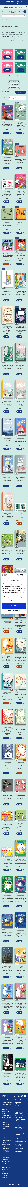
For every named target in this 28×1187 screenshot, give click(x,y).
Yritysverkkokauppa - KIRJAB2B (20, 1133)
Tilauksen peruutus (6, 1115)
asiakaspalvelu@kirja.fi (20, 1141)
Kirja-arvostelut (5, 1124)
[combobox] (14, 15)
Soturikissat (4, 1177)
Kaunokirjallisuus (6, 1167)
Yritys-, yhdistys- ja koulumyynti (6, 1118)
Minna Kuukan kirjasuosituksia (5, 1151)
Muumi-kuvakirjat (14, 81)
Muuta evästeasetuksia (17, 600)
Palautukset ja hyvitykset (5, 1112)
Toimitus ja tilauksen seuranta (7, 1105)
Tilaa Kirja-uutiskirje (7, 1140)
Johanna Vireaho (7, 332)
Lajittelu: (4, 97)
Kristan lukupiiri (6, 1154)
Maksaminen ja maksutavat (5, 1108)
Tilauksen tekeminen (7, 1102)
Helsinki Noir (5, 1159)
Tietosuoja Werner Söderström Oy (19, 1128)
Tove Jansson (20, 162)
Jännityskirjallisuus (6, 1169)
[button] (2, 11)
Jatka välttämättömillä (14, 610)
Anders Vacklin (20, 626)
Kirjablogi (4, 1142)
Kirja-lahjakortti (5, 1126)
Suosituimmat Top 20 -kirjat (7, 1164)
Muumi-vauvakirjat (14, 78)
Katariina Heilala (20, 126)
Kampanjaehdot (19, 1130)
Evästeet (17, 1125)
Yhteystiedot (18, 1105)
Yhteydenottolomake (20, 1140)
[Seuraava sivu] (20, 1090)
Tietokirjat (4, 1175)
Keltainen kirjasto (6, 1144)
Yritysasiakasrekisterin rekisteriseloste (20, 1120)
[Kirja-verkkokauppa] (6, 1096)
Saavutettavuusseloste (20, 1123)
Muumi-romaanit (14, 84)
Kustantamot (18, 1108)
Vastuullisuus (18, 1110)
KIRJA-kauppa (5, 1128)
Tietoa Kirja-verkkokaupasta (19, 1103)
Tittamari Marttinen (20, 865)
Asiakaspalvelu (5, 1130)
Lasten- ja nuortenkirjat (5, 1172)
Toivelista (4, 1133)
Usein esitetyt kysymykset (5, 1121)
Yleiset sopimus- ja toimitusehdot (19, 1113)
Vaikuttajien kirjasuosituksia (5, 1156)
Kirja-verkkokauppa (14, 1184)
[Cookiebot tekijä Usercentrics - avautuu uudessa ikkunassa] (17, 575)
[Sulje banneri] (25, 575)
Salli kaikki (14, 605)
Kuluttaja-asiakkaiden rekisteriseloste (20, 1116)
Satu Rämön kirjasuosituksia (5, 1147)
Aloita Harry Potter (6, 1161)
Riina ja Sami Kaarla (20, 128)
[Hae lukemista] (25, 15)
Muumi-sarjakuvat (14, 87)
